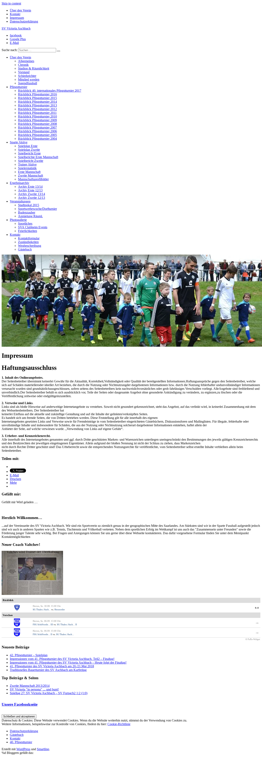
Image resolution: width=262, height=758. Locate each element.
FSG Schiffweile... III (43, 624)
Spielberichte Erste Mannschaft (38, 157)
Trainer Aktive (27, 164)
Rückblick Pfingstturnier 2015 (37, 98)
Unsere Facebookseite (19, 704)
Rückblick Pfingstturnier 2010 (37, 116)
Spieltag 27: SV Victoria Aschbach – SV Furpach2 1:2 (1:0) (48, 693)
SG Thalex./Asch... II (67, 624)
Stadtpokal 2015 (28, 205)
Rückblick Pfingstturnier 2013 (37, 105)
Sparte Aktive (18, 142)
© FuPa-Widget (252, 639)
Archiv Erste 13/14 (30, 186)
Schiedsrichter (27, 76)
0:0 (257, 608)
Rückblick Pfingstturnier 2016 (37, 94)
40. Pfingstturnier (21, 742)
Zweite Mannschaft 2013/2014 (30, 685)
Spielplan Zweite (29, 149)
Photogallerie (18, 220)
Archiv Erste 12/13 (30, 190)
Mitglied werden (28, 79)
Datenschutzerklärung (24, 21)
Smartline (43, 749)
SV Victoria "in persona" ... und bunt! (34, 689)
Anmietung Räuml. (30, 216)
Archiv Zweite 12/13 (31, 197)
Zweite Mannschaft (30, 175)
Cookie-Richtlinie (118, 724)
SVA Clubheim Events (32, 227)
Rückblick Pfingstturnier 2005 (37, 135)
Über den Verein (20, 10)
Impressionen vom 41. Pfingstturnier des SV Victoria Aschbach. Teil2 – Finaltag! (62, 659)
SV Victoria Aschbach (16, 28)
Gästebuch (25, 249)
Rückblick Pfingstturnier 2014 (37, 101)
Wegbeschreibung (29, 245)
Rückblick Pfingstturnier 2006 (37, 131)
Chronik (23, 64)
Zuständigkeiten (28, 242)
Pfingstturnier (18, 87)
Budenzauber (26, 212)
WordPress (23, 749)
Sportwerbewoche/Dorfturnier (37, 208)
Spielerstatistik (27, 168)
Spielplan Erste (27, 146)
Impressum (17, 17)
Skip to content (11, 3)
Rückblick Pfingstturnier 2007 (37, 127)
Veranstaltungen (20, 201)
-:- (257, 623)
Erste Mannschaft (29, 172)
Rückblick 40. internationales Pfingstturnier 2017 (49, 90)
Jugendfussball (27, 83)
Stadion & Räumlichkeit (33, 68)
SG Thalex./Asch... (42, 609)
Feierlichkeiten (27, 231)
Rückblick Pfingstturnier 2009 (37, 120)
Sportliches (25, 223)
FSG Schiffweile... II (42, 634)
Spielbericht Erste (29, 153)
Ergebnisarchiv (19, 183)
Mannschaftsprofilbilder (33, 179)
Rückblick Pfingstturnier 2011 (37, 112)
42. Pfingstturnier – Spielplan (28, 655)
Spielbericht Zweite (30, 160)
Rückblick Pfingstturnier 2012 (37, 109)
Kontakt (15, 14)
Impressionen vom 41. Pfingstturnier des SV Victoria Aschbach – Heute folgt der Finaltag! (68, 662)
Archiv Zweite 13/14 (31, 194)
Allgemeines (26, 61)
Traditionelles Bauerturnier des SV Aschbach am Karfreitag (48, 670)
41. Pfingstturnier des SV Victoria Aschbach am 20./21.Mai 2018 (52, 666)
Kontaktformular (29, 238)
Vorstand (23, 72)
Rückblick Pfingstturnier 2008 (37, 124)
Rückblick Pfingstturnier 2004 (37, 138)
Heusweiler (59, 609)
